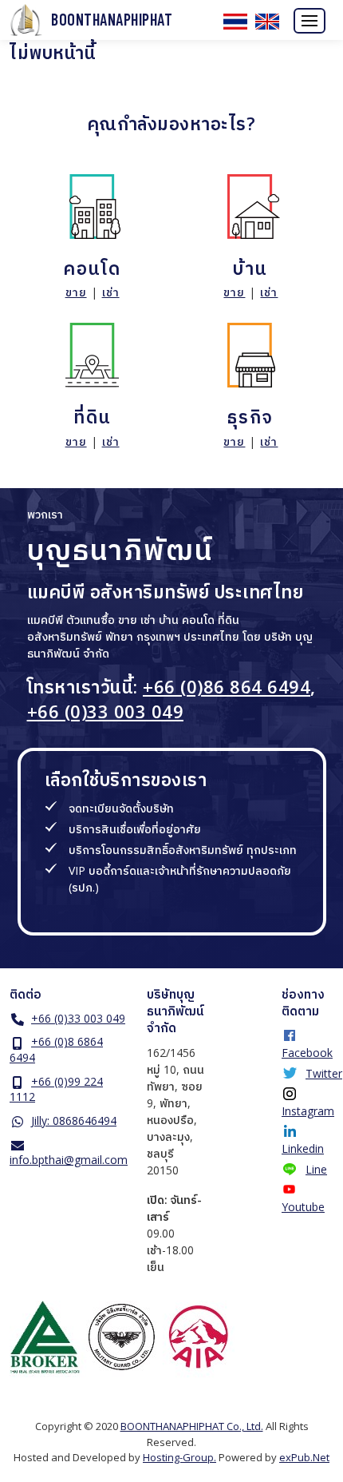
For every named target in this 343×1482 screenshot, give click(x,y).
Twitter (324, 1073)
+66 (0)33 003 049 (105, 711)
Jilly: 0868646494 (73, 1120)
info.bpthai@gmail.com (69, 1159)
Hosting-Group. (179, 1457)
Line (316, 1169)
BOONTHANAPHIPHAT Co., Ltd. (191, 1426)
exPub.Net (304, 1457)
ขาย (76, 292)
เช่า (111, 292)
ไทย (235, 22)
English (267, 22)
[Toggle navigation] (309, 21)
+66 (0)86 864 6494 (226, 686)
